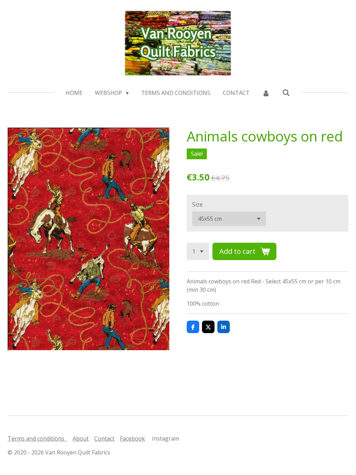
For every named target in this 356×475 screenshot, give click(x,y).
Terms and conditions (37, 438)
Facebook (132, 438)
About (81, 438)
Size (197, 204)
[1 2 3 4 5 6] (198, 251)
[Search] (286, 92)
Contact (104, 438)
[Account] (266, 93)
